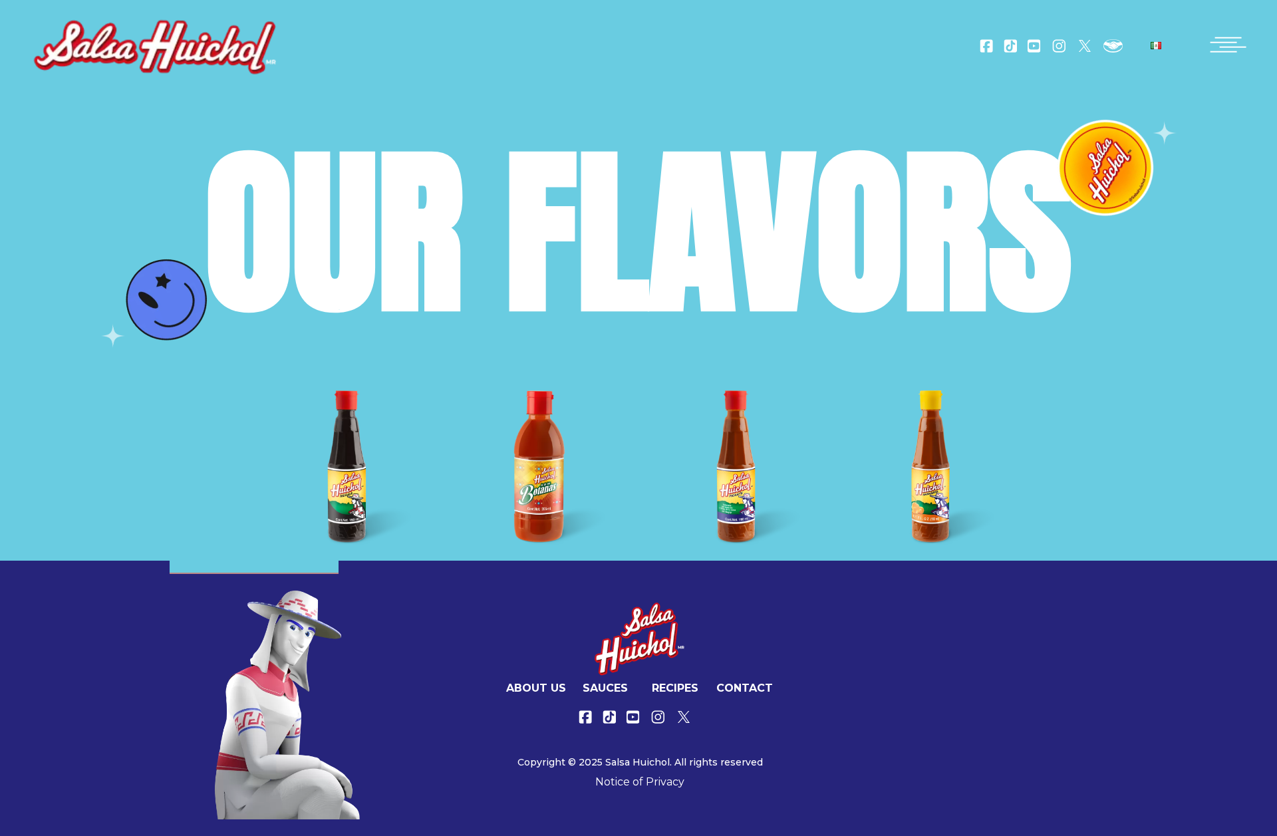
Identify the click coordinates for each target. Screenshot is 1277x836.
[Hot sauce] (735, 466)
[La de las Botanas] (541, 466)
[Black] (346, 466)
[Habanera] (930, 466)
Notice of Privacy (639, 781)
